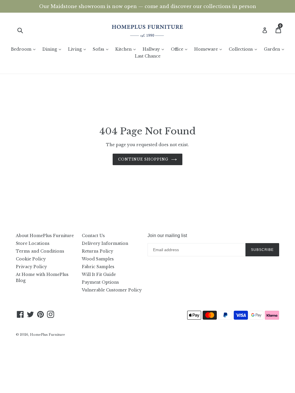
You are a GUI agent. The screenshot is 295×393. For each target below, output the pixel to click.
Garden (275, 49)
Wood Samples (98, 259)
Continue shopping (143, 159)
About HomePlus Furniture (45, 235)
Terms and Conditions (40, 251)
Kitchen (127, 49)
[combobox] (24, 30)
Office (180, 49)
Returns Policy (97, 251)
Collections (244, 49)
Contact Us (93, 235)
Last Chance (147, 56)
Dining (53, 49)
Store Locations (33, 243)
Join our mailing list (167, 235)
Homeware (209, 49)
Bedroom (24, 49)
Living (78, 49)
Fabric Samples (98, 266)
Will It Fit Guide (99, 274)
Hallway (155, 49)
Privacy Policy (31, 266)
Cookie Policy (31, 259)
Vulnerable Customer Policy (112, 290)
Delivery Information (105, 243)
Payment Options (100, 282)
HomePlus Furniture (47, 335)
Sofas (102, 49)
